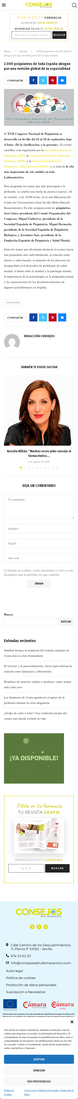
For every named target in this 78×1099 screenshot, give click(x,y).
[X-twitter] (39, 926)
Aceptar (39, 1059)
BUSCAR (59, 34)
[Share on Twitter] (43, 80)
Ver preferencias (39, 1081)
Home (7, 51)
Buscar (8, 614)
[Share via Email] (62, 80)
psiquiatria (13, 302)
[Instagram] (45, 926)
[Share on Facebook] (33, 80)
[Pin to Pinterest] (53, 80)
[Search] (74, 5)
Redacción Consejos (39, 336)
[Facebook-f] (32, 926)
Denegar (39, 1070)
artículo (23, 51)
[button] (72, 1022)
